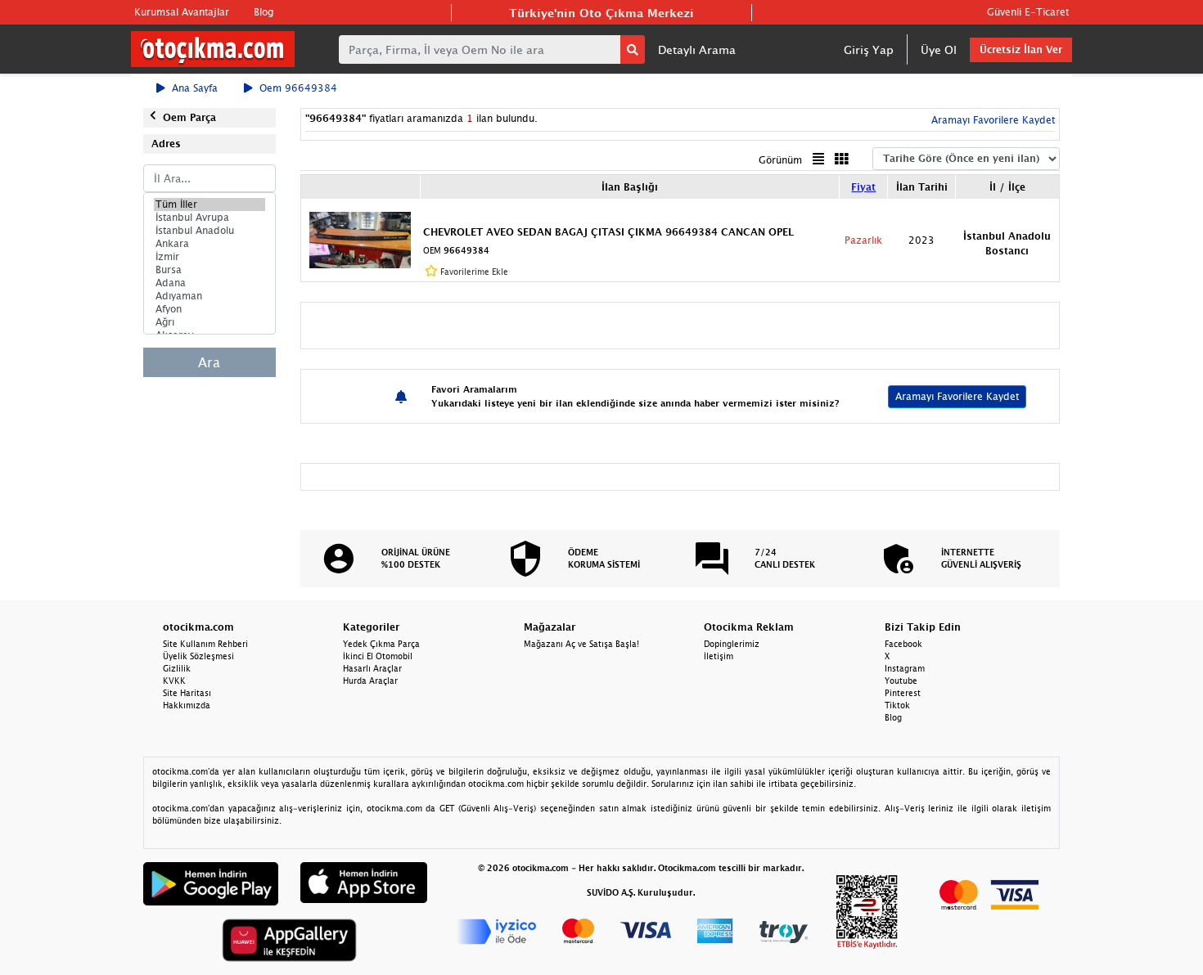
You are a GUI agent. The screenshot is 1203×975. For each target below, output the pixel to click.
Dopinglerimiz (731, 644)
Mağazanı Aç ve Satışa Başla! (581, 644)
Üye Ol (939, 49)
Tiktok (897, 705)
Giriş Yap (869, 49)
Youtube (901, 680)
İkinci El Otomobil (377, 656)
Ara (209, 362)
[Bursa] (209, 269)
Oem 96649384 (298, 88)
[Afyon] (209, 309)
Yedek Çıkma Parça (381, 644)
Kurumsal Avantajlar (181, 12)
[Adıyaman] (209, 296)
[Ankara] (209, 243)
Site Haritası (187, 693)
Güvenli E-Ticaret (1028, 12)
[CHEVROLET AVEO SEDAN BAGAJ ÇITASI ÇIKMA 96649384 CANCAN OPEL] (360, 238)
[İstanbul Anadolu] (209, 230)
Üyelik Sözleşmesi (198, 656)
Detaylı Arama (697, 49)
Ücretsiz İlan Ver (1021, 49)
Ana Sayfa (195, 88)
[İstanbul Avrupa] (209, 217)
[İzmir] (209, 256)
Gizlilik (177, 668)
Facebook (903, 644)
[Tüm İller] (209, 204)
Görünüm (780, 160)
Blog (263, 12)
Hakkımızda (186, 705)
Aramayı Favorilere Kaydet (957, 396)
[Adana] (209, 283)
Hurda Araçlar (370, 680)
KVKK (174, 680)
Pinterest (903, 693)
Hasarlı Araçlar (372, 668)
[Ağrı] (209, 322)
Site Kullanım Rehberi (205, 644)
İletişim (718, 656)
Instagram (905, 668)
